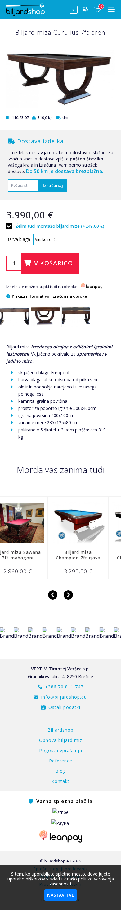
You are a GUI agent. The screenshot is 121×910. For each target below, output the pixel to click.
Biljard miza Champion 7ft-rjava (63, 555)
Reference (60, 761)
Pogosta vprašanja (60, 750)
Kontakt (60, 781)
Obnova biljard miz (60, 740)
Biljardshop (60, 730)
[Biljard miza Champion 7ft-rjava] (63, 523)
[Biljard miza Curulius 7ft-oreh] (14, 316)
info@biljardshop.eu (64, 697)
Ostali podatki (64, 707)
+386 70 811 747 (64, 687)
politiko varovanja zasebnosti (81, 881)
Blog (60, 771)
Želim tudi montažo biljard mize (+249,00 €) (60, 225)
